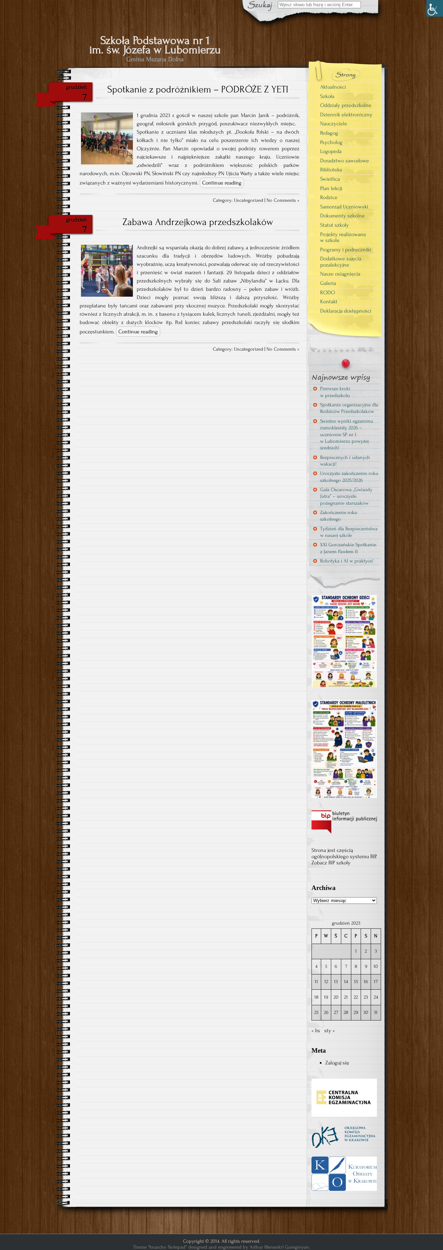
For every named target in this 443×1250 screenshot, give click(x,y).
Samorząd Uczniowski (344, 207)
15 (356, 981)
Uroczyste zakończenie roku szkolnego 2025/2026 (349, 476)
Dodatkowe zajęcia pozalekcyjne (340, 261)
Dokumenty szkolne (342, 216)
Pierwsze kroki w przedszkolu (335, 392)
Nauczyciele (333, 123)
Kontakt (328, 301)
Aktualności (333, 87)
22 (356, 997)
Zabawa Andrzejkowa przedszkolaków (198, 221)
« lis (315, 1030)
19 (326, 997)
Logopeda (331, 151)
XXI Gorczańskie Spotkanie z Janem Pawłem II (348, 548)
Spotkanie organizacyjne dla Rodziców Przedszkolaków (349, 408)
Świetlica (330, 179)
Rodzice (328, 197)
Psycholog (331, 142)
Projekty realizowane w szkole (343, 237)
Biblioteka (331, 170)
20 (336, 997)
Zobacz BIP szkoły (331, 863)
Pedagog (329, 133)
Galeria (328, 283)
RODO (327, 292)
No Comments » (282, 200)
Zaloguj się (337, 1063)
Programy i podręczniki (345, 249)
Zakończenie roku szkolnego (338, 516)
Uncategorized (248, 200)
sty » (329, 1030)
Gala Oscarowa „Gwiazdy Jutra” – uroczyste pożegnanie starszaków (346, 496)
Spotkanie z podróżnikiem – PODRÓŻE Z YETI (197, 89)
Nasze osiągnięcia (340, 274)
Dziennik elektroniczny (346, 114)
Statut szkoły (334, 225)
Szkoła (327, 96)
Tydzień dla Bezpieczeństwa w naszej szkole (349, 532)
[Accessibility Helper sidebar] (434, 8)
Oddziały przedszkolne (345, 105)
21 (346, 997)
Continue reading (222, 183)
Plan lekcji (331, 188)
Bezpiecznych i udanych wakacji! (345, 461)
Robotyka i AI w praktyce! (346, 561)
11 (316, 981)
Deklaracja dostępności (345, 311)
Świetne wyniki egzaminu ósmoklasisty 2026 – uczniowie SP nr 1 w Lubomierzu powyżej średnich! (346, 434)
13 (336, 981)
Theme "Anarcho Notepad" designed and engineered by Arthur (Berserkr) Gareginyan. (221, 1247)
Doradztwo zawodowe (344, 161)
